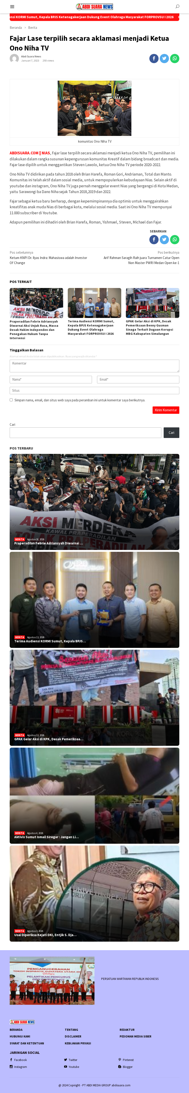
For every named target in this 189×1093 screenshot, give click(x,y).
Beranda (16, 1030)
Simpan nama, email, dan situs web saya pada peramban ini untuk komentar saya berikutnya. (80, 400)
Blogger (128, 1067)
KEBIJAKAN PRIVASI (78, 1043)
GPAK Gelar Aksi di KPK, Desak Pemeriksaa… (48, 739)
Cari (12, 424)
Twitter (73, 1060)
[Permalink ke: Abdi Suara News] (14, 58)
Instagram (20, 1067)
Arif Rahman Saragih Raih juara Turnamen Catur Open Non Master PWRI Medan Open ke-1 (141, 257)
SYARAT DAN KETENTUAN (27, 1043)
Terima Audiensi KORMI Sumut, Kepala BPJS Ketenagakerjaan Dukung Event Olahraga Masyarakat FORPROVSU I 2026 (91, 327)
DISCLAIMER (73, 1036)
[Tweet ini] (164, 58)
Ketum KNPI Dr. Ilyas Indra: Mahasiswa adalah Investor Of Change (48, 257)
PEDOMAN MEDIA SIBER (135, 1036)
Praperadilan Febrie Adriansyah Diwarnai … (48, 543)
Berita (19, 539)
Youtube (74, 1067)
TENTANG (71, 1030)
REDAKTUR (127, 1030)
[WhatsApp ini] (174, 58)
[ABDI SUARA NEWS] (94, 6)
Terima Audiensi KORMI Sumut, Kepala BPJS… (50, 641)
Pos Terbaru (21, 448)
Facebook (20, 1060)
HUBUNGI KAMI (20, 1036)
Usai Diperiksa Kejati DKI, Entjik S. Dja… (45, 935)
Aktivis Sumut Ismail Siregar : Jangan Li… (46, 837)
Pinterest (128, 1060)
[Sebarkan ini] (154, 58)
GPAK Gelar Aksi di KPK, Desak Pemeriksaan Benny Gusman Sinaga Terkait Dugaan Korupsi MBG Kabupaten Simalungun (149, 327)
